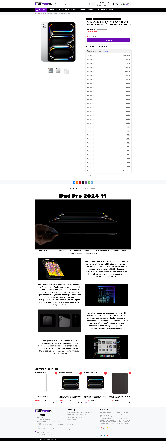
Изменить (106, 51)
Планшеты (88, 175)
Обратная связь (72, 419)
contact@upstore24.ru (43, 419)
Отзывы (112, 10)
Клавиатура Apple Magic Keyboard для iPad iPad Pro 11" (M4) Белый (95, 397)
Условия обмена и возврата (75, 417)
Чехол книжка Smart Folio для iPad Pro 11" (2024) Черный (119, 397)
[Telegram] (92, 182)
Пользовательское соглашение (76, 415)
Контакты (74, 10)
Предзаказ (108, 40)
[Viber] (86, 182)
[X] (83, 182)
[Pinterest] (80, 182)
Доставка (82, 10)
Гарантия (65, 10)
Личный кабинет (101, 10)
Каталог (42, 10)
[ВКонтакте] (74, 182)
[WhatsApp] (89, 182)
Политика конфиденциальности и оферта (79, 412)
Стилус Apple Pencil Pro (41, 396)
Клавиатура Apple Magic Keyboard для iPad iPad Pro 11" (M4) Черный (70, 397)
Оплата (91, 10)
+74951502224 (103, 3)
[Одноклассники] (77, 182)
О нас (58, 10)
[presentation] (125, 369)
